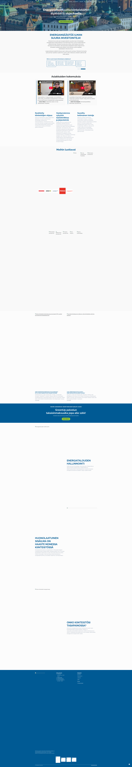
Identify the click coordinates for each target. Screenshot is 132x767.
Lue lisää (37, 400)
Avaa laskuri (66, 419)
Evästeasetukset (94, 765)
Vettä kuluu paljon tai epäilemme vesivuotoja (79, 63)
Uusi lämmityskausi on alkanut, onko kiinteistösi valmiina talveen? (76, 392)
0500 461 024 (59, 677)
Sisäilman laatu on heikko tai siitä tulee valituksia (61, 63)
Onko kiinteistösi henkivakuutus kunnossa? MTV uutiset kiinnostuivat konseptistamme (46, 392)
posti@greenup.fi (60, 678)
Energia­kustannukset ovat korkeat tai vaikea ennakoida (51, 63)
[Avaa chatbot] (129, 764)
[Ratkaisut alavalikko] (78, 1)
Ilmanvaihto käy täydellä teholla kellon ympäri (70, 63)
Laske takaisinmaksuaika (66, 21)
